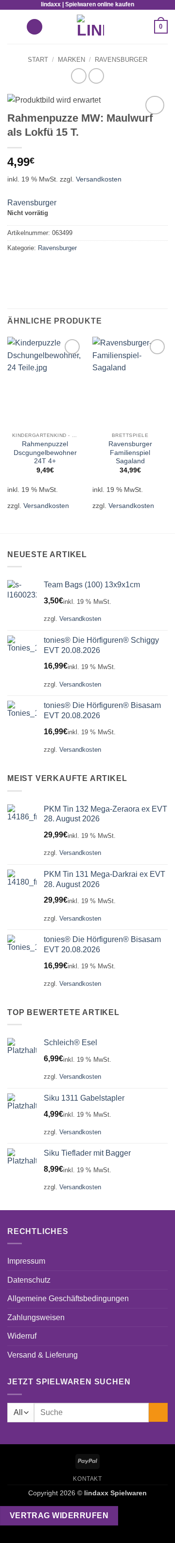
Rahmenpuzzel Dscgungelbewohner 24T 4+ (45, 452)
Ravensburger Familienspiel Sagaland (130, 452)
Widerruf (21, 1336)
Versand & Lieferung (42, 1355)
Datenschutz (29, 1280)
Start (38, 59)
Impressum (26, 1261)
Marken (71, 59)
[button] (13, 26)
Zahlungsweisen (36, 1317)
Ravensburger (121, 59)
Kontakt (87, 1478)
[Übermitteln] (158, 1412)
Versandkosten (99, 179)
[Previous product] (96, 75)
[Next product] (78, 75)
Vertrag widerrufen (59, 1515)
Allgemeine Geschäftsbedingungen (68, 1298)
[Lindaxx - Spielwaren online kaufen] (90, 27)
